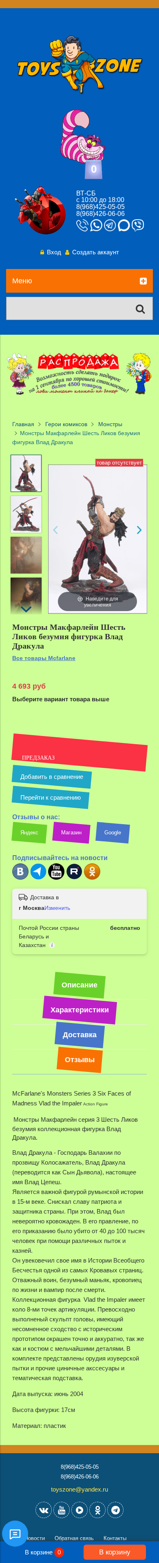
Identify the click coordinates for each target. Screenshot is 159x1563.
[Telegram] (38, 878)
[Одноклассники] (92, 878)
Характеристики (80, 1010)
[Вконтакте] (20, 878)
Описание (79, 985)
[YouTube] (61, 1510)
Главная (23, 424)
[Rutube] (74, 878)
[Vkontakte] (43, 1510)
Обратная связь (74, 1538)
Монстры (110, 424)
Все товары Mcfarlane (43, 658)
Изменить (57, 908)
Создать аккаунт (95, 252)
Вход (54, 252)
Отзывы (80, 1060)
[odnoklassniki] (97, 1510)
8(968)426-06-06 (100, 213)
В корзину (114, 1552)
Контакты (115, 1538)
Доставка (80, 1035)
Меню (22, 281)
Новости (34, 1538)
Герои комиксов (66, 424)
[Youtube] (56, 878)
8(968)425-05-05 (100, 206)
